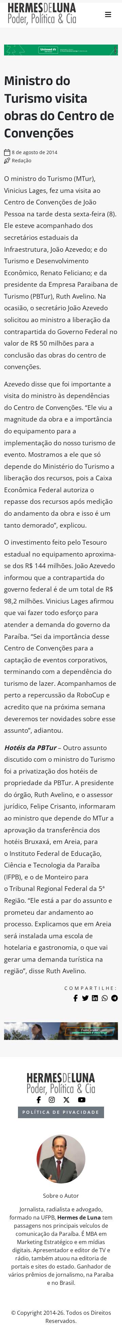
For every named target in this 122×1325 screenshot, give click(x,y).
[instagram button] (52, 1099)
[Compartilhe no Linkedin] (95, 998)
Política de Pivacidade (60, 1112)
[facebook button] (39, 1099)
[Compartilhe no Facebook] (75, 998)
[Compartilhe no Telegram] (114, 998)
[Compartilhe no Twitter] (85, 998)
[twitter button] (67, 1099)
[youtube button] (82, 1099)
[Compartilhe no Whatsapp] (104, 998)
